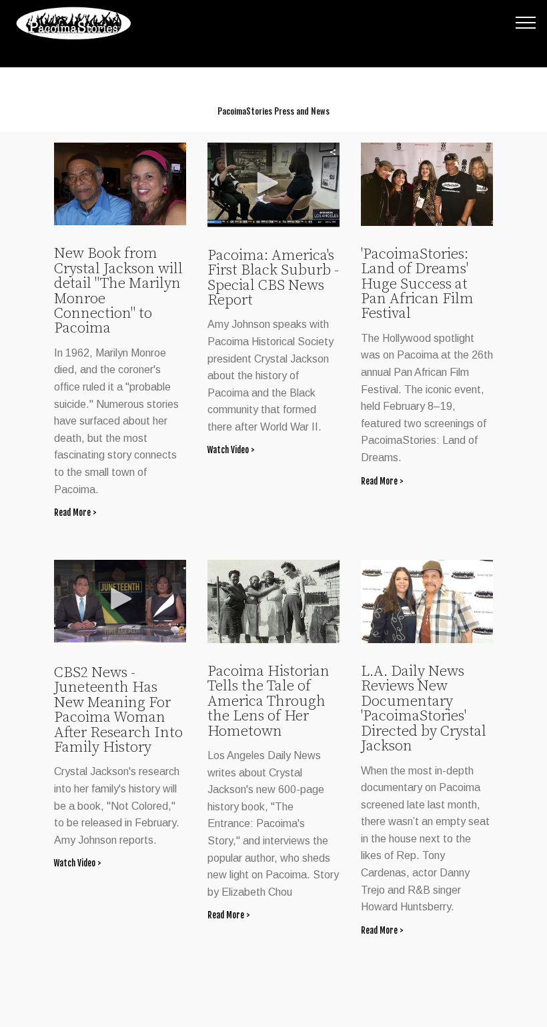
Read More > (75, 512)
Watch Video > (231, 450)
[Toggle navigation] (526, 22)
